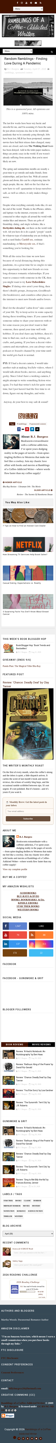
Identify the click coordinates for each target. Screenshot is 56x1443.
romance (21, 1211)
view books (41, 1297)
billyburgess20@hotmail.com (25, 1388)
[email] (36, 3)
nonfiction (9, 1211)
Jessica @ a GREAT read (22, 1249)
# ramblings (22, 424)
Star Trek (8, 1201)
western (19, 1216)
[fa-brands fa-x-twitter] (14, 1437)
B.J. (21, 1286)
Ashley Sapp (17, 1261)
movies (26, 1206)
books (18, 1201)
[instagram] (21, 3)
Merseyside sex (27, 243)
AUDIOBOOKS (28, 893)
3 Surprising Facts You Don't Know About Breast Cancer (26, 613)
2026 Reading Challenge (28, 1281)
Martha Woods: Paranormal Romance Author (25, 1319)
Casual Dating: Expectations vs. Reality (22, 583)
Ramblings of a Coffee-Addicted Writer (23, 1403)
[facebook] (17, 3)
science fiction (35, 1211)
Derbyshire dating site (14, 228)
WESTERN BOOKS (28, 909)
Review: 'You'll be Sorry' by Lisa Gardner (34, 1090)
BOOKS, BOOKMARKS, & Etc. (28, 899)
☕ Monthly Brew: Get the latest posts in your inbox (26, 803)
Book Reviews (14, 1044)
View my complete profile (15, 869)
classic (27, 1201)
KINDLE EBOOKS (28, 903)
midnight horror (12, 1206)
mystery (36, 1206)
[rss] (40, 3)
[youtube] (26, 3)
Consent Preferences (12, 1372)
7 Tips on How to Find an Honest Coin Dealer (24, 526)
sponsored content (23, 72)
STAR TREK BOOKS (28, 906)
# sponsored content (38, 424)
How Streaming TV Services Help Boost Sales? (25, 555)
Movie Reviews (41, 1044)
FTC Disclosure (9, 1358)
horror (37, 1201)
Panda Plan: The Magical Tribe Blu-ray (22, 666)
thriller (8, 1216)
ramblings (9, 72)
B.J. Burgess (25, 837)
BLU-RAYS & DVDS (28, 896)
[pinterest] (31, 3)
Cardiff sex (27, 239)
